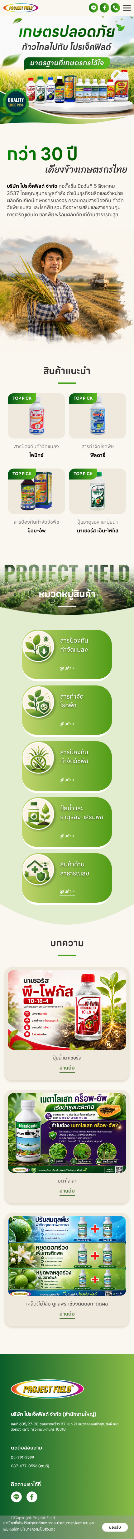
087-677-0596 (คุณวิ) (30, 1466)
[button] (10, 71)
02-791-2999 (22, 1457)
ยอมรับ (115, 1527)
